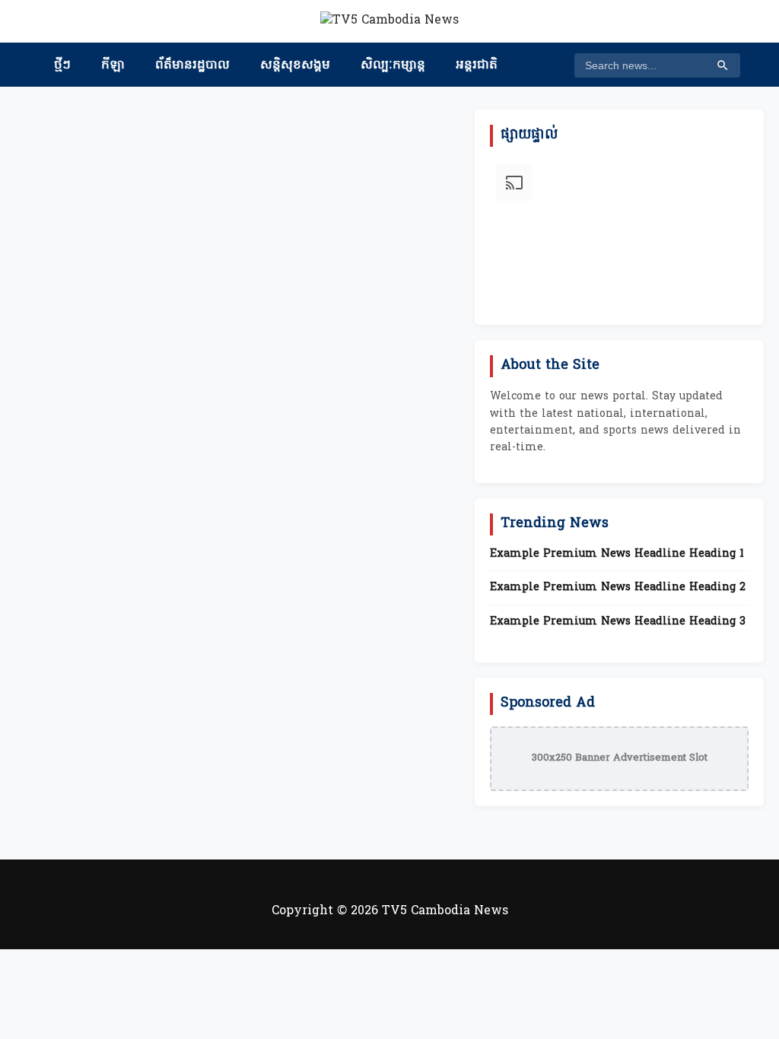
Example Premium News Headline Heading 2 (618, 588)
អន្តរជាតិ (477, 65)
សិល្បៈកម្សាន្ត (393, 65)
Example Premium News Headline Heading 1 (617, 554)
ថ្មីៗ (62, 65)
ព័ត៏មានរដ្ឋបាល (192, 65)
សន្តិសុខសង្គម (295, 65)
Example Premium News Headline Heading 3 (618, 622)
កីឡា (113, 65)
